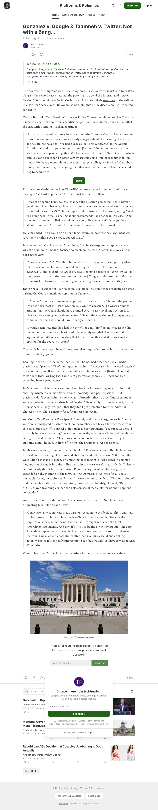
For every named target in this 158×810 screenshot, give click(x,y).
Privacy (75, 788)
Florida (50, 505)
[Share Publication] (120, 5)
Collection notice (97, 788)
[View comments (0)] (33, 54)
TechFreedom (36, 44)
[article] (79, 754)
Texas (64, 505)
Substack (63, 803)
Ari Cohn (33, 82)
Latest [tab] (34, 691)
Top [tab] (26, 691)
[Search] (113, 5)
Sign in (148, 5)
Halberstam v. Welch (110, 250)
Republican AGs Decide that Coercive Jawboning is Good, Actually (63, 748)
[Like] (26, 54)
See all (29, 771)
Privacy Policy (102, 723)
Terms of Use (94, 720)
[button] (55, 15)
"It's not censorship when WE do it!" (42, 754)
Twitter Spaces (38, 105)
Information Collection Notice (78, 723)
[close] (108, 678)
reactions (109, 100)
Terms (83, 788)
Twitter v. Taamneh (103, 91)
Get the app (94, 795)
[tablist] (38, 691)
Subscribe (132, 5)
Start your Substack (70, 795)
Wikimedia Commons (84, 637)
